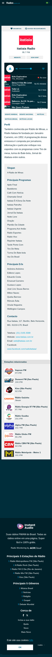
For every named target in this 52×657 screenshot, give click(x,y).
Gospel (27, 600)
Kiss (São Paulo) (27, 577)
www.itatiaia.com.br (24, 337)
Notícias (40, 114)
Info (31, 640)
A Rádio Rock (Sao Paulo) (27, 565)
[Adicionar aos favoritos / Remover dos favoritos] (43, 69)
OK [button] (20, 647)
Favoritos (17, 28)
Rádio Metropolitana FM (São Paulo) (27, 561)
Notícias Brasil (11, 119)
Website (17, 57)
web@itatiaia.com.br (22, 341)
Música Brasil (27, 588)
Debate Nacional (26, 114)
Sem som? (35, 57)
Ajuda (26, 624)
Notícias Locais (25, 119)
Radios (13, 3)
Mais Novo (26, 632)
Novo (26, 628)
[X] (27, 615)
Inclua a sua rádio (26, 620)
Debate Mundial (11, 114)
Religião (27, 596)
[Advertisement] (26, 16)
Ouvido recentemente (36, 28)
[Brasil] (48, 3)
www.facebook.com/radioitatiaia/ (22, 349)
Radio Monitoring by (20, 548)
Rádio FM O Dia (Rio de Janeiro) (27, 569)
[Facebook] (23, 615)
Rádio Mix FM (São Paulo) (27, 573)
